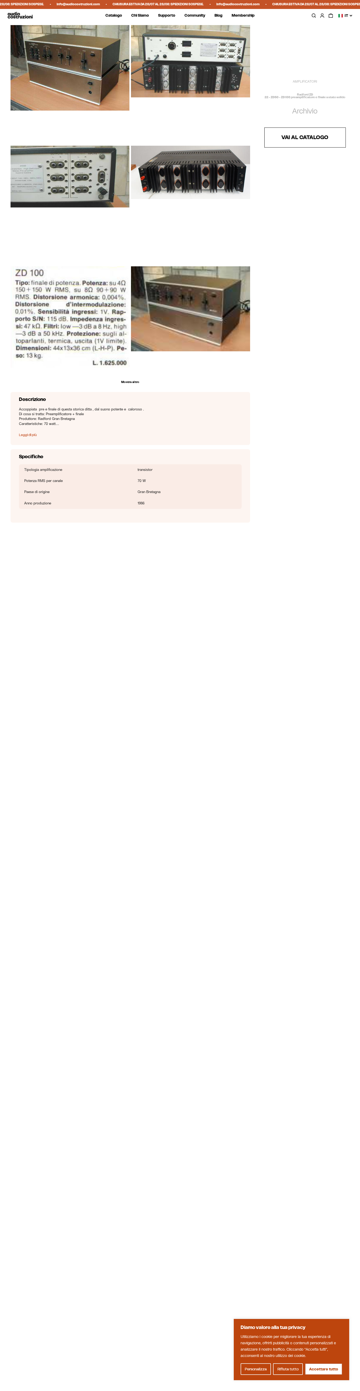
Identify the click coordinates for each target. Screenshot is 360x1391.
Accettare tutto (323, 1369)
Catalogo (113, 15)
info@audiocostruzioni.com (68, 4)
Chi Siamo (140, 15)
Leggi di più (28, 435)
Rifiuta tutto (288, 1369)
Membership (243, 15)
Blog (218, 15)
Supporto (166, 15)
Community (194, 15)
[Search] (313, 15)
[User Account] (322, 15)
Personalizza (256, 1369)
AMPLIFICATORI (305, 81)
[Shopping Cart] (331, 15)
